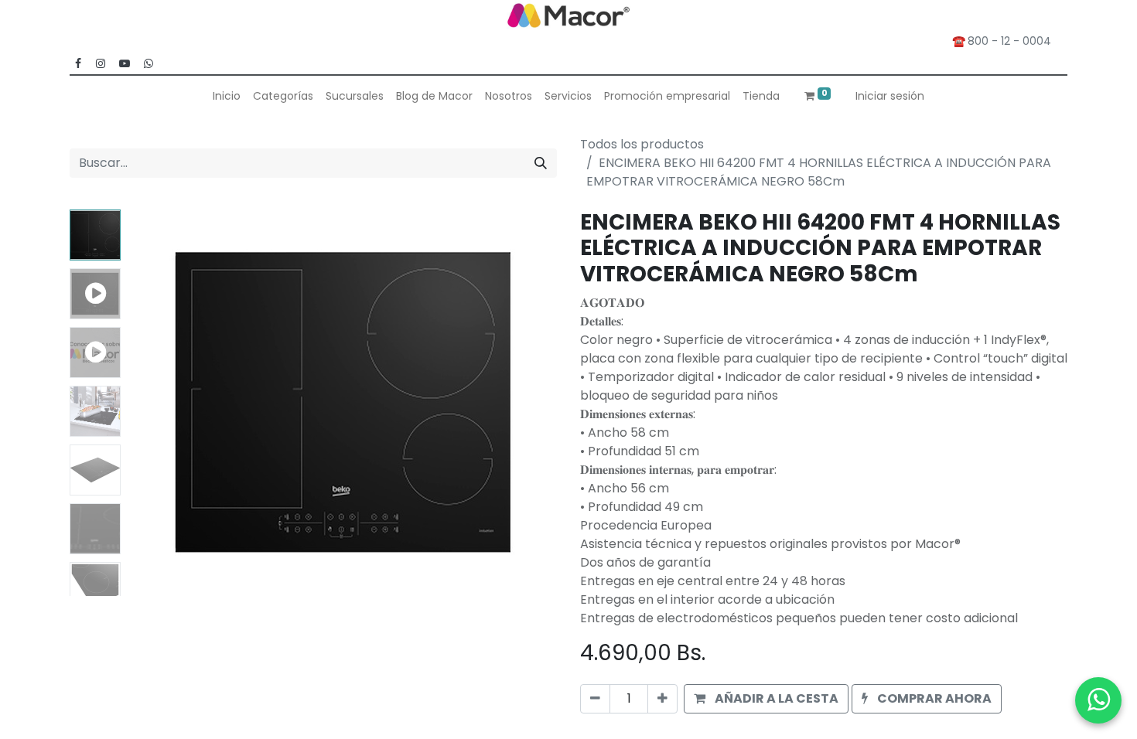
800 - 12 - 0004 (1012, 41)
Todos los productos (642, 144)
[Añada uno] (662, 698)
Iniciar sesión (889, 96)
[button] (159, 402)
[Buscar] (540, 163)
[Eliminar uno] (595, 698)
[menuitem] (227, 96)
